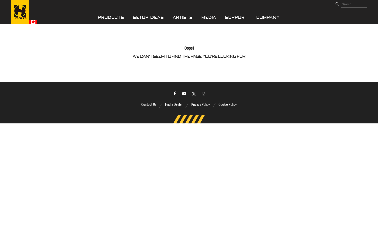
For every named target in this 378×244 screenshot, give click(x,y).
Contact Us (148, 105)
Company (268, 17)
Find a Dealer (174, 105)
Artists (183, 17)
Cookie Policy (228, 105)
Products (111, 17)
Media (208, 17)
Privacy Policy (200, 105)
